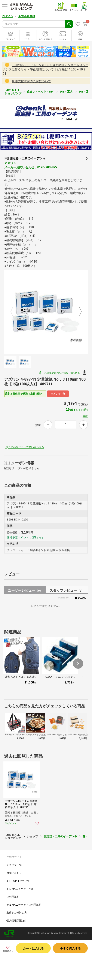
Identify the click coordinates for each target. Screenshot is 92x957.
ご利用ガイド (14, 856)
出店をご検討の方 (16, 912)
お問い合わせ (14, 873)
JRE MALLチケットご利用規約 (23, 904)
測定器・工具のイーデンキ (27, 158)
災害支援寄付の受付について (31, 81)
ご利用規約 (12, 896)
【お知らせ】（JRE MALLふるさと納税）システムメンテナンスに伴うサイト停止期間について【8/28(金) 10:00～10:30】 (45, 69)
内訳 (85, 416)
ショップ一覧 (14, 864)
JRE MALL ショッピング (13, 91)
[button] (78, 663)
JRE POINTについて (18, 880)
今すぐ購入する (70, 948)
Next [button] (78, 312)
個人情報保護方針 (16, 920)
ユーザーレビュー (25, 590)
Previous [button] (14, 312)
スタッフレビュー (67, 590)
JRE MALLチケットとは (20, 888)
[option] (46, 312)
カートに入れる (33, 948)
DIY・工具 (66, 91)
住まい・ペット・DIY (40, 91)
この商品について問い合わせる (62, 372)
